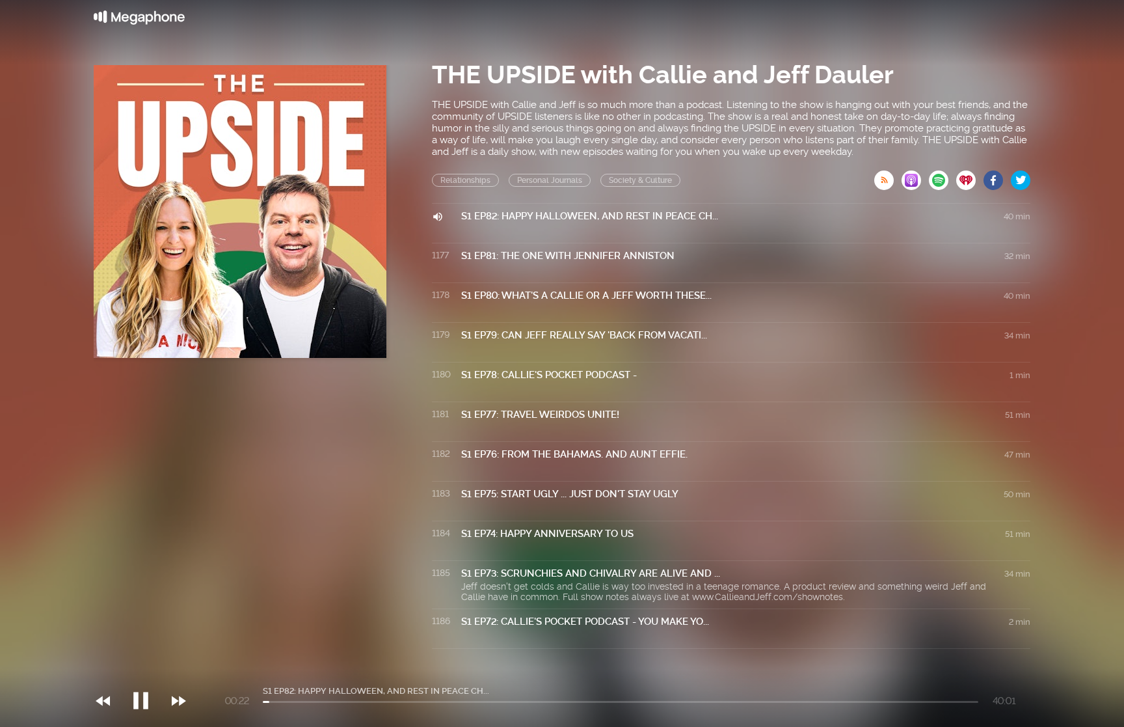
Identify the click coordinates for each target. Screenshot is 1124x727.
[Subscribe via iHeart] (969, 176)
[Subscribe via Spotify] (942, 176)
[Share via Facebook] (997, 176)
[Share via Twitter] (1020, 176)
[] (147, 674)
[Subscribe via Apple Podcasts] (915, 176)
